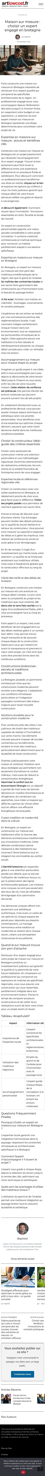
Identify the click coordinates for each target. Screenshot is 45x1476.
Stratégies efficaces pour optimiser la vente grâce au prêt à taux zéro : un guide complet (16, 1295)
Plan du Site (6, 1448)
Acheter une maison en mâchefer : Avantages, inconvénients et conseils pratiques (22, 303)
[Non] (40, 1469)
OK (23, 1472)
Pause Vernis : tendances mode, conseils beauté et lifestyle (22, 1399)
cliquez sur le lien (33, 183)
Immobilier (22, 15)
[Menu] (41, 4)
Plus (36, 1249)
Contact (4, 1454)
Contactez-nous (22, 1374)
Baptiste (27, 37)
